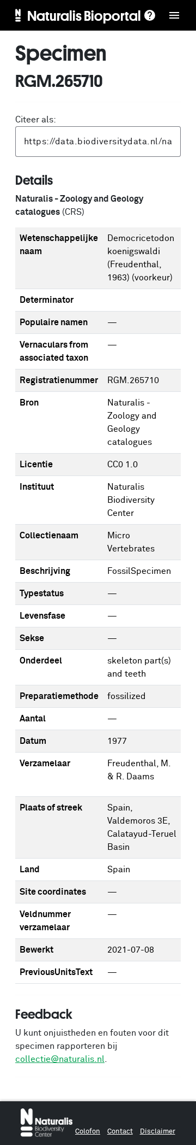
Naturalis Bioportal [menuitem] (84, 15)
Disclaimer (157, 1131)
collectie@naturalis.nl (60, 1059)
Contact (120, 1131)
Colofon (87, 1131)
